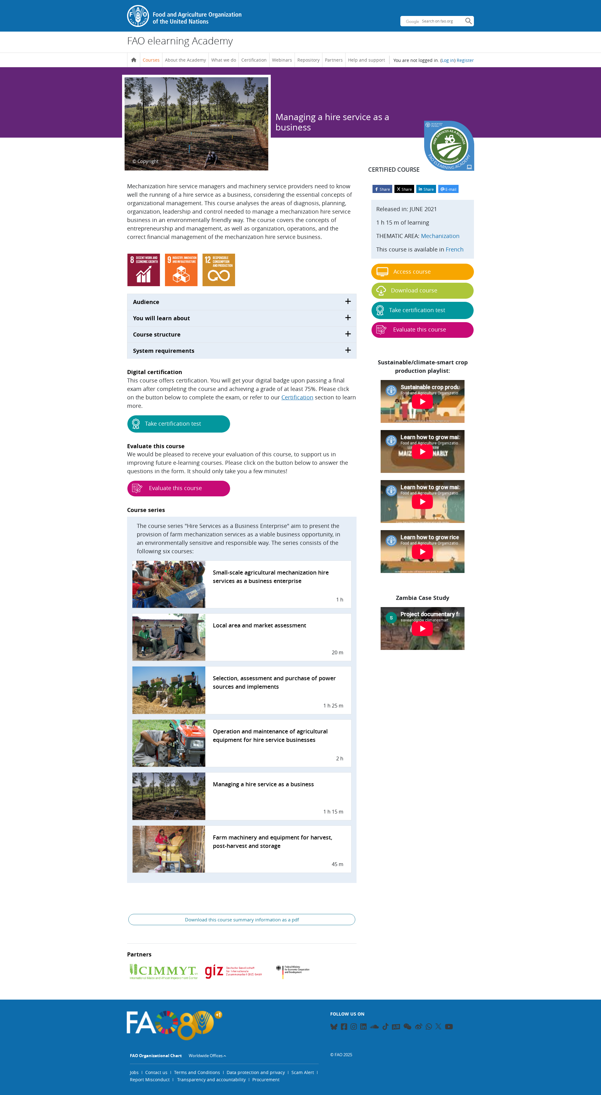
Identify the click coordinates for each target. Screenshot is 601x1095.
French (455, 249)
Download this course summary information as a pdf (242, 919)
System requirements (163, 351)
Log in (448, 60)
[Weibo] (418, 1028)
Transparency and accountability (211, 1079)
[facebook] (344, 1028)
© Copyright (145, 161)
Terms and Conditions (197, 1072)
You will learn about (161, 318)
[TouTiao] (396, 1027)
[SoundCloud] (374, 1028)
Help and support (366, 60)
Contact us (156, 1072)
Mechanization (440, 236)
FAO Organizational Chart (156, 1055)
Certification (254, 60)
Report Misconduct (150, 1079)
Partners (334, 60)
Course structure (157, 334)
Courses (151, 60)
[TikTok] (385, 1026)
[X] (438, 1026)
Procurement (266, 1079)
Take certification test (173, 423)
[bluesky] (333, 1028)
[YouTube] (449, 1028)
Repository (308, 60)
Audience (146, 302)
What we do (223, 60)
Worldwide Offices (206, 1055)
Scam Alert (302, 1072)
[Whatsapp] (429, 1028)
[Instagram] (354, 1028)
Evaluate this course (174, 488)
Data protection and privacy (256, 1072)
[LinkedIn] (363, 1028)
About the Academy (185, 60)
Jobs (134, 1072)
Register (465, 60)
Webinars (282, 60)
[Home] (133, 60)
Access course (412, 271)
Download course (414, 290)
